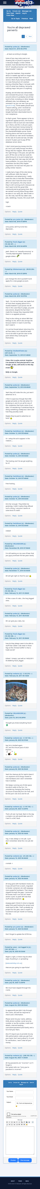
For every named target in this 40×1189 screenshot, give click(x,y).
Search (18, 13)
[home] (24, 2)
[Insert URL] (27, 1122)
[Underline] (12, 1122)
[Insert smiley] (27, 1124)
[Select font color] (22, 1122)
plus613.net (10, 105)
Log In (24, 13)
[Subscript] (17, 1122)
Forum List (16, 11)
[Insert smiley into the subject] (16, 1106)
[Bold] (7, 1122)
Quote (20, 212)
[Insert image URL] (29, 1122)
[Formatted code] (17, 1124)
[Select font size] (24, 1122)
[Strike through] (14, 1122)
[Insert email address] (7, 1124)
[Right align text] (24, 1124)
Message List (26, 11)
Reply (14, 212)
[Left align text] (19, 1124)
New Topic (10, 13)
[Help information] (33, 1122)
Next (31, 18)
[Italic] (9, 1122)
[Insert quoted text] (14, 1124)
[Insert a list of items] (12, 1124)
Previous (25, 18)
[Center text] (22, 1124)
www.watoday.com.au (14, 963)
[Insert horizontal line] (9, 1124)
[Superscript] (19, 1122)
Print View (10, 15)
